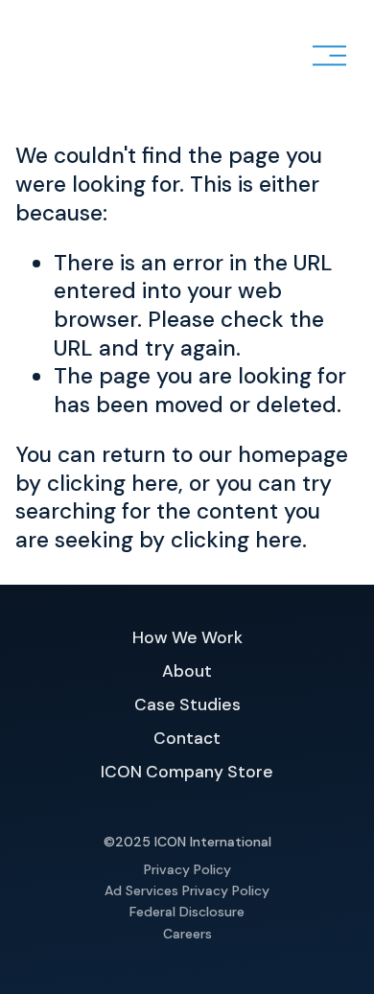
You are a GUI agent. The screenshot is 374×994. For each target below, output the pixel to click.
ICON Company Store (187, 771)
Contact (187, 738)
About (187, 671)
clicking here (112, 483)
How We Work (187, 637)
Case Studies (187, 704)
